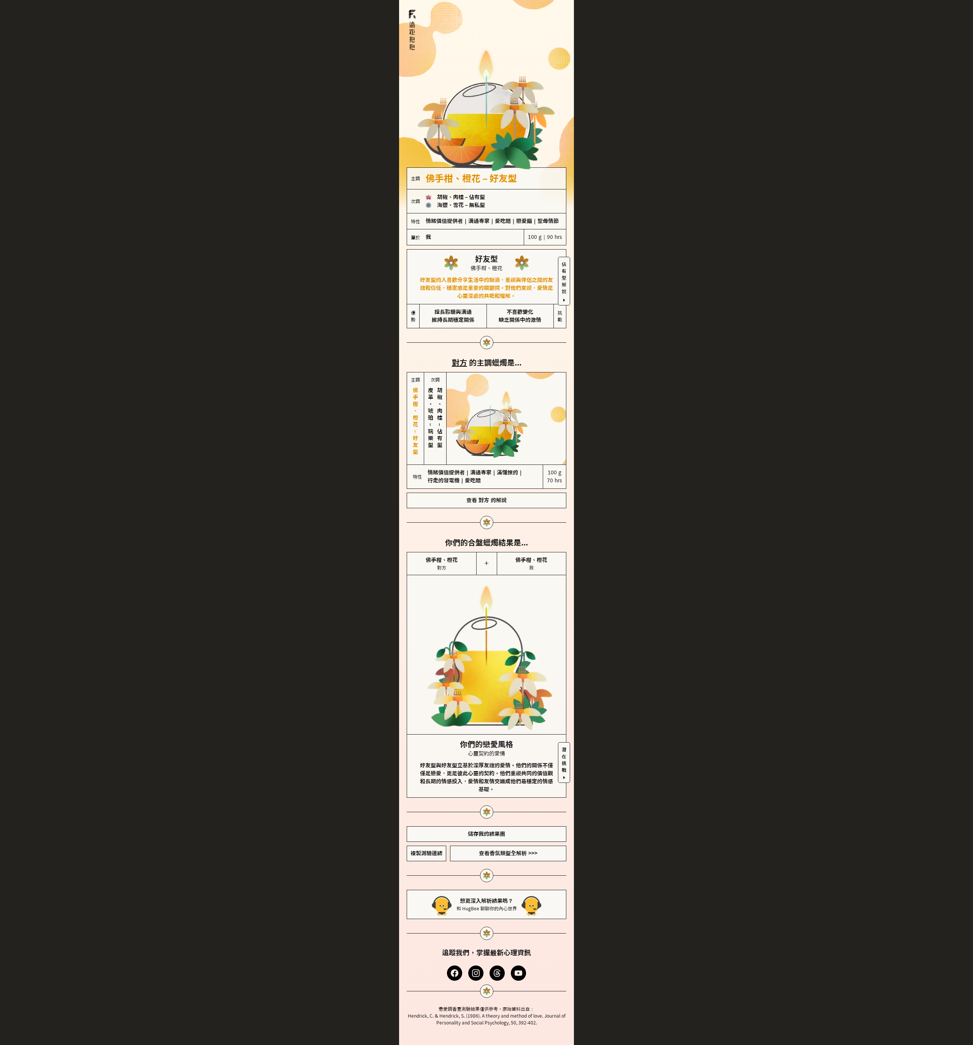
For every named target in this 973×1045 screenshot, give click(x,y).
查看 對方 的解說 (486, 500)
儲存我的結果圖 (486, 834)
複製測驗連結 (426, 853)
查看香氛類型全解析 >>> (508, 853)
